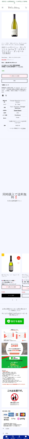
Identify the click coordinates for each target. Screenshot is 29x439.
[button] (26, 8)
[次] (16, 300)
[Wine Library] (14, 7)
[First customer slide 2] (14, 349)
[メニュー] (2, 8)
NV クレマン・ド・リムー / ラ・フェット (11, 275)
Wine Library (4, 57)
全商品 (7, 43)
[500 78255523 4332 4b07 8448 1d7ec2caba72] (14, 362)
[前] (12, 300)
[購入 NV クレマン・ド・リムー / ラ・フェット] (11, 263)
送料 (6, 62)
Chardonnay (18, 115)
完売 (14, 80)
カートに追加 (11, 295)
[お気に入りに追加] (18, 263)
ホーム (3, 43)
